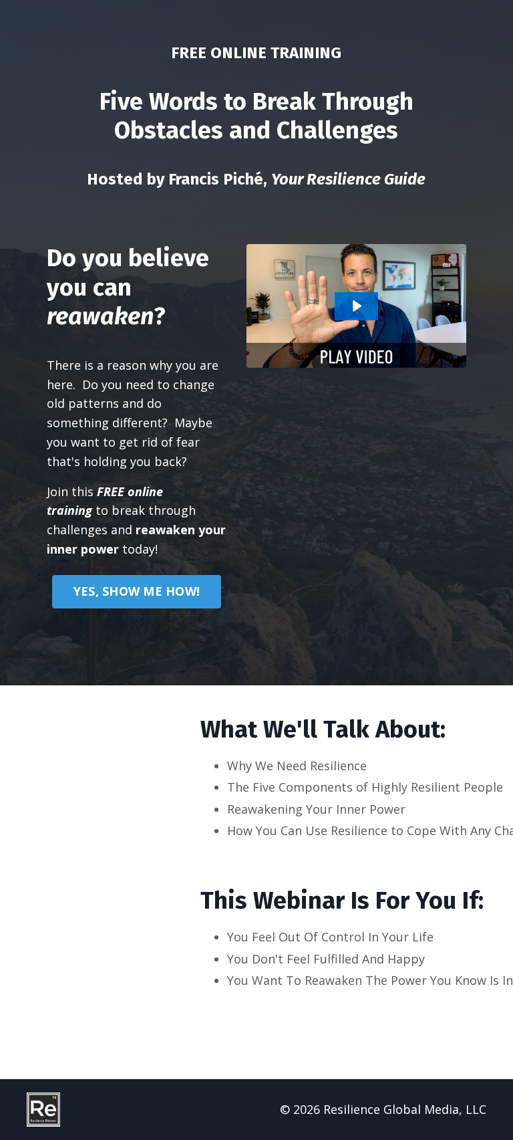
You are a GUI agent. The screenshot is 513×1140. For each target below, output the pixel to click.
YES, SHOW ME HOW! (136, 591)
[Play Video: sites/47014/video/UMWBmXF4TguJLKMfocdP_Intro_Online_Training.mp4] (356, 306)
